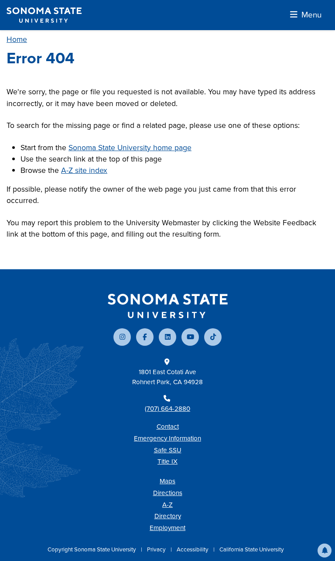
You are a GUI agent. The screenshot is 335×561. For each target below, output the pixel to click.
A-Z (167, 504)
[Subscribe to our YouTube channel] (190, 337)
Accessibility (193, 549)
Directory (167, 516)
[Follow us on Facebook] (145, 337)
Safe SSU (167, 450)
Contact (168, 426)
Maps (167, 481)
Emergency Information (167, 438)
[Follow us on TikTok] (213, 337)
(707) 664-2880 (167, 408)
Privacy (157, 549)
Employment (167, 528)
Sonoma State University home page (129, 147)
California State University (251, 549)
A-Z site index (84, 170)
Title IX (167, 461)
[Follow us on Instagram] (122, 337)
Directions (167, 493)
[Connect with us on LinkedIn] (167, 337)
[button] (325, 551)
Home (17, 39)
